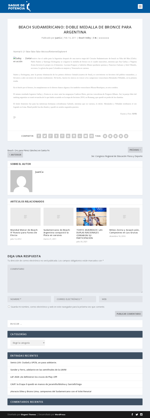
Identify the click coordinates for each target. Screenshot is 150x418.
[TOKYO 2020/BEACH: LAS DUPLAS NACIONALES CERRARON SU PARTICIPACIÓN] (91, 217)
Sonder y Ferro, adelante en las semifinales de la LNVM (38, 369)
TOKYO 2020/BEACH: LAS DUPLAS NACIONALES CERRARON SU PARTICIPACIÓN (89, 234)
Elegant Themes (28, 414)
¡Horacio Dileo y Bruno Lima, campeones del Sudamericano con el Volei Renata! (50, 391)
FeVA (134, 114)
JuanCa (58, 37)
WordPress (60, 414)
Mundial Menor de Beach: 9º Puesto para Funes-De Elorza (24, 233)
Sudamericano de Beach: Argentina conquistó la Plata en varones (57, 233)
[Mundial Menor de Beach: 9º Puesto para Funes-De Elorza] (25, 217)
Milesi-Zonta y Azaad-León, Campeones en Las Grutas (124, 231)
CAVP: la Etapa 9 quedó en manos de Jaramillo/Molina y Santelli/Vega (46, 384)
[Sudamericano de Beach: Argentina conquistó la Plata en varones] (59, 217)
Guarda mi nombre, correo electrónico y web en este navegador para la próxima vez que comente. (58, 306)
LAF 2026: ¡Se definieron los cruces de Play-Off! (33, 376)
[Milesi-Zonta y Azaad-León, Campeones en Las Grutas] (124, 217)
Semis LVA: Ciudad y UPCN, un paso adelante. (33, 362)
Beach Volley (85, 37)
